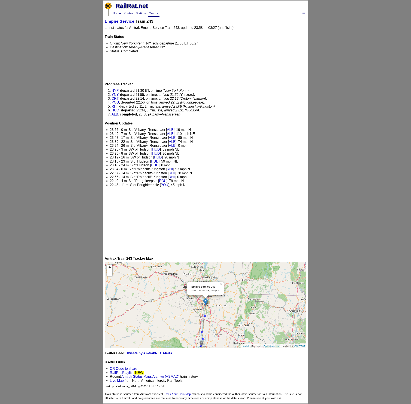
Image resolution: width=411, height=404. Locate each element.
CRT (115, 98)
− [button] (110, 273)
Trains (153, 13)
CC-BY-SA (299, 346)
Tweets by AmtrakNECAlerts (149, 353)
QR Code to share (123, 368)
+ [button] (110, 267)
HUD (115, 110)
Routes (128, 13)
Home (117, 13)
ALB (115, 114)
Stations (141, 13)
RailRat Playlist (121, 372)
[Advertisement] (205, 66)
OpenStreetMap (272, 346)
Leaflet (245, 346)
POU (115, 102)
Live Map (117, 380)
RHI (115, 106)
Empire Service (119, 21)
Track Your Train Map (177, 394)
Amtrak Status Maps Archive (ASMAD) (150, 376)
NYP (115, 90)
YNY (115, 94)
